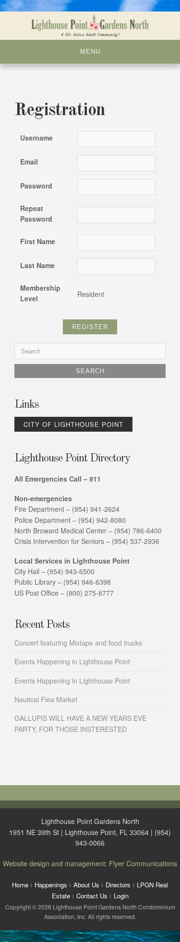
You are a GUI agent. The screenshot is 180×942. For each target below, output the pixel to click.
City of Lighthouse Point (73, 424)
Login (121, 895)
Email (29, 161)
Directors (118, 884)
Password (36, 185)
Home (20, 884)
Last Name (37, 265)
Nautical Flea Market (45, 699)
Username (36, 137)
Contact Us (92, 895)
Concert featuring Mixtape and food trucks (78, 643)
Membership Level (40, 293)
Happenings (51, 884)
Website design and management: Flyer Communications (90, 863)
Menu (90, 51)
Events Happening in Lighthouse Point (72, 661)
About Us (86, 884)
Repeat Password (36, 213)
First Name (37, 241)
